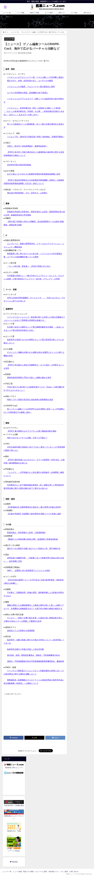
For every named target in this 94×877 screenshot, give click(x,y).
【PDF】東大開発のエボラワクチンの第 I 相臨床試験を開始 (31, 431)
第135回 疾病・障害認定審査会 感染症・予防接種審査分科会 (33, 655)
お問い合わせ (87, 12)
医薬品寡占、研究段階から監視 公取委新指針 (26, 532)
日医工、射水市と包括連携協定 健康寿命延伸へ (27, 146)
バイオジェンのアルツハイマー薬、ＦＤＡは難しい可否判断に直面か (35, 77)
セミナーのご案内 (41, 871)
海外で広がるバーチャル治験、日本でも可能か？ (27, 438)
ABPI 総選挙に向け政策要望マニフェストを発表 (28, 570)
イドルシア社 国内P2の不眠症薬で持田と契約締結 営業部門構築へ (35, 137)
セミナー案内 (49, 12)
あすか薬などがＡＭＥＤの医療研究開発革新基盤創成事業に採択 (33, 174)
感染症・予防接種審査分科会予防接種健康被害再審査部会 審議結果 (35, 661)
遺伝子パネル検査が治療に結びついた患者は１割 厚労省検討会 (33, 548)
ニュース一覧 (7, 12)
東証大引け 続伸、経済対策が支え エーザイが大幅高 (30, 81)
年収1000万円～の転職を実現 (14, 805)
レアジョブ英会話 (14, 851)
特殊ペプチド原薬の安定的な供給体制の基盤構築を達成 (30, 399)
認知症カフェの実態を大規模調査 (21, 630)
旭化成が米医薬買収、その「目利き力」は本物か (27, 193)
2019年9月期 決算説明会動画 (19, 165)
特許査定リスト (54, 871)
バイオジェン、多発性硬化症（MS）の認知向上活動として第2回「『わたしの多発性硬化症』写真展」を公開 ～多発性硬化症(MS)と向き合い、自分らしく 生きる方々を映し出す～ (34, 111)
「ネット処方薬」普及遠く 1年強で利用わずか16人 (29, 266)
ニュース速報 (20, 12)
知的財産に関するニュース (14, 767)
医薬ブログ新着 (34, 12)
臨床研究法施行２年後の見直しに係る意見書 (25, 649)
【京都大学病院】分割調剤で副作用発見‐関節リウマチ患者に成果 (34, 514)
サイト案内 (74, 12)
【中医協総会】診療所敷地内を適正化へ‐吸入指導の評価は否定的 (34, 507)
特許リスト (62, 12)
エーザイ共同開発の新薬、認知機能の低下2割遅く (27, 93)
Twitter (15, 862)
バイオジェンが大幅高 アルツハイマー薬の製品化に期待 (31, 86)
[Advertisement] (34, 712)
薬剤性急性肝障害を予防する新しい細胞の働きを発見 (29, 377)
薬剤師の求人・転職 (14, 831)
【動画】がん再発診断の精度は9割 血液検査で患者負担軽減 (32, 539)
